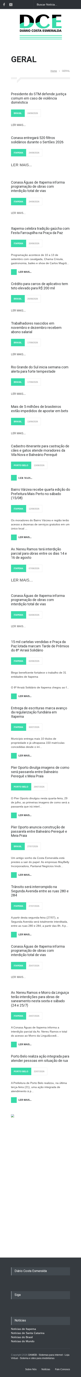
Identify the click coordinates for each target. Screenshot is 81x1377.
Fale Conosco (62, 1369)
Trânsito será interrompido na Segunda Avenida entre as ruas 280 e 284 (40, 891)
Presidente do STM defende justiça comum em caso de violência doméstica (38, 98)
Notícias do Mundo (22, 1341)
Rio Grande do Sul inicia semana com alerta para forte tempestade (39, 369)
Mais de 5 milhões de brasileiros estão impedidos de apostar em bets (39, 409)
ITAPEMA (18, 153)
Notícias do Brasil (22, 1337)
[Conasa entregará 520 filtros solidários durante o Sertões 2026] (40, 130)
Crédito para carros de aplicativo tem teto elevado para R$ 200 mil (39, 286)
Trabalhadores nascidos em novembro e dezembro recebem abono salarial (36, 327)
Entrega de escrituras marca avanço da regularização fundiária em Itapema (39, 712)
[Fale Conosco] (11, 4)
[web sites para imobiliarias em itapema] (40, 1141)
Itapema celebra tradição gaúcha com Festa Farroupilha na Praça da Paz (40, 230)
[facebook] (4, 4)
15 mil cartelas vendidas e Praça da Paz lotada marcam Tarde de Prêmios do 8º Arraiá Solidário (40, 646)
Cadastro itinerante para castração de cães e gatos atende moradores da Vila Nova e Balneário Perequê (40, 450)
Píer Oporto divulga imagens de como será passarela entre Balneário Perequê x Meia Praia (40, 771)
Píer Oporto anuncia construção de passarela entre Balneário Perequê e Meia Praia (39, 831)
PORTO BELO (21, 465)
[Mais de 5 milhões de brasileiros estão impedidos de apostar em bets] (40, 399)
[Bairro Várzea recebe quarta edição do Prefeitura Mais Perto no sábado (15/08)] (40, 482)
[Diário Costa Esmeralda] (40, 31)
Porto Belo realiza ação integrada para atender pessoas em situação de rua (40, 1058)
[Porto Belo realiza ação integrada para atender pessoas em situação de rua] (40, 1048)
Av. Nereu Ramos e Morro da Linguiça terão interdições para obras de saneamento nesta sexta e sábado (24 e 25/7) (40, 998)
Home (54, 71)
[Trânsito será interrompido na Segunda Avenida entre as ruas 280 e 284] (40, 879)
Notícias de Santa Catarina (27, 1333)
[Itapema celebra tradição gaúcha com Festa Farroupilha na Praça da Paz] (40, 221)
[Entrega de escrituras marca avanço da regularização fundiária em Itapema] (40, 700)
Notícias (45, 1369)
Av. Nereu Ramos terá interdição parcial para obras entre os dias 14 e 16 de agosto (39, 553)
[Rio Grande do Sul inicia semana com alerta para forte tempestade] (40, 359)
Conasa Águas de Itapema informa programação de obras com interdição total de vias (38, 186)
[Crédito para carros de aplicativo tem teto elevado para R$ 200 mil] (40, 276)
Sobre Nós (31, 1369)
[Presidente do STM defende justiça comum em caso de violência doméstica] (40, 86)
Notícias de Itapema (23, 1328)
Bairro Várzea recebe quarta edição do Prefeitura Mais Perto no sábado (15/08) (40, 493)
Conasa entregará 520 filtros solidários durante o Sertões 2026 (37, 140)
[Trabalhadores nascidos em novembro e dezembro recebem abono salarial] (40, 315)
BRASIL (18, 113)
